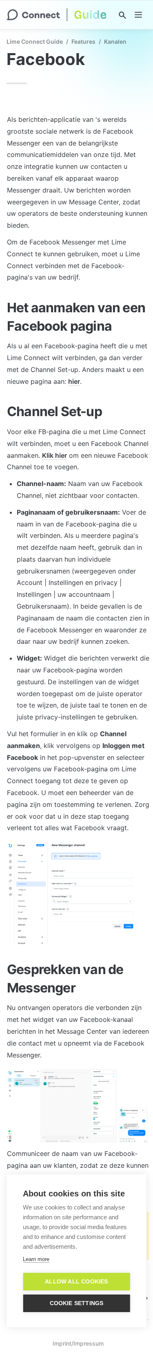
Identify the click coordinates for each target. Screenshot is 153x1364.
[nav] (138, 15)
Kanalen (115, 41)
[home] (56, 14)
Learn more (36, 1259)
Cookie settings (77, 1303)
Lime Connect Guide (35, 41)
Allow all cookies (76, 1282)
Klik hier (54, 455)
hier (74, 381)
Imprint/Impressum (78, 1343)
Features (83, 41)
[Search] (122, 15)
